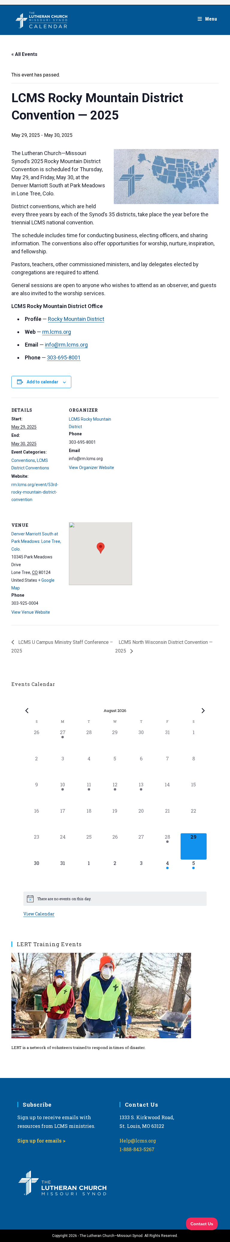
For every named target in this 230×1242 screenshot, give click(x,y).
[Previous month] (27, 710)
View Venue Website (30, 612)
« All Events (24, 54)
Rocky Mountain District (76, 319)
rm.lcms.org (56, 332)
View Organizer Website (91, 467)
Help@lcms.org (137, 1140)
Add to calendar (42, 381)
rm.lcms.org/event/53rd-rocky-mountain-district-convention (34, 492)
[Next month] (203, 710)
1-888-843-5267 (137, 1149)
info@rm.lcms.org (66, 344)
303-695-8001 (64, 357)
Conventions (23, 460)
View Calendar (39, 914)
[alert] (115, 899)
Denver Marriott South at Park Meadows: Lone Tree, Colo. (36, 541)
